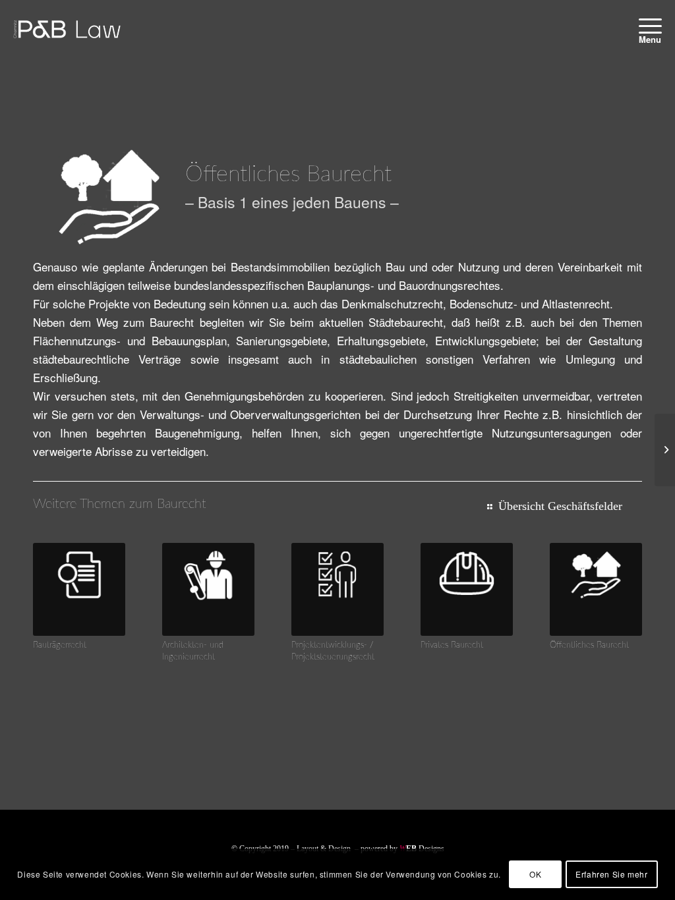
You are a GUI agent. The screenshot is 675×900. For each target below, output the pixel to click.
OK (535, 874)
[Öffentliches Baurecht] (596, 589)
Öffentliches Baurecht (589, 645)
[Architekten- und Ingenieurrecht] (208, 589)
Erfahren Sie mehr (611, 874)
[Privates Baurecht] (467, 589)
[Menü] (646, 25)
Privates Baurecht (452, 645)
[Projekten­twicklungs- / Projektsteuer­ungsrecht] (337, 589)
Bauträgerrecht (59, 645)
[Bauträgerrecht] (79, 589)
